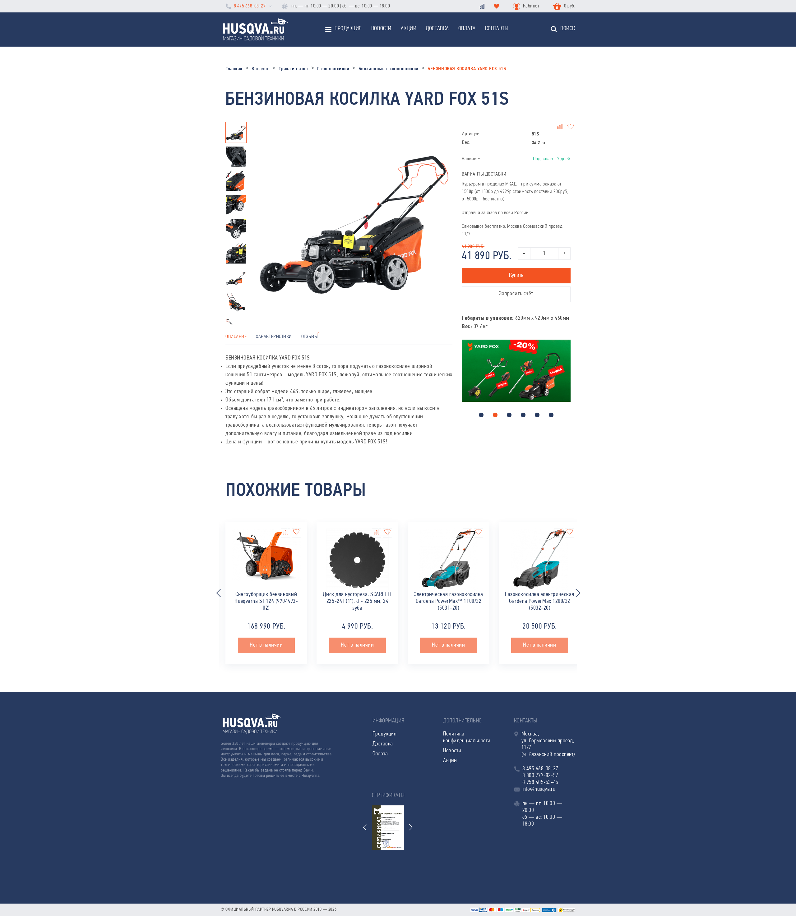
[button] (481, 415)
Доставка (437, 29)
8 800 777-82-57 (540, 776)
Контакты (496, 29)
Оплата (467, 29)
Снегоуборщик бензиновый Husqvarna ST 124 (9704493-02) (266, 601)
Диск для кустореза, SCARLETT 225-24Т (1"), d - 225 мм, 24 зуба (357, 601)
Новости (381, 29)
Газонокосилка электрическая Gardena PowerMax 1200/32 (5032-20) (539, 601)
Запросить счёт (516, 294)
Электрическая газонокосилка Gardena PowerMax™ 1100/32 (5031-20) (448, 601)
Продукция (348, 29)
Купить (516, 275)
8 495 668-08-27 (250, 6)
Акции (409, 29)
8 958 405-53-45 (540, 782)
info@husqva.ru (539, 789)
